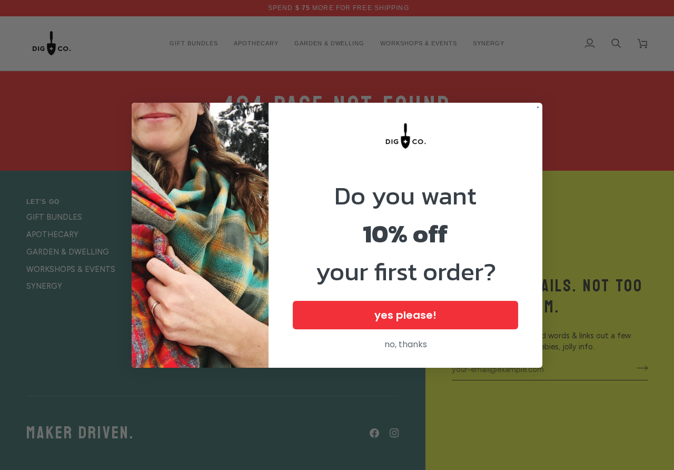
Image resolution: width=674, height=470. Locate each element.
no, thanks (405, 344)
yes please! (405, 315)
